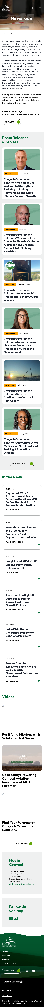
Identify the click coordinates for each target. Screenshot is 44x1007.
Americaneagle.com (18, 1003)
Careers (5, 951)
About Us (5, 959)
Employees (6, 955)
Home (6, 33)
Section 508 (6, 995)
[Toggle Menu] (39, 8)
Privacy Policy (7, 990)
